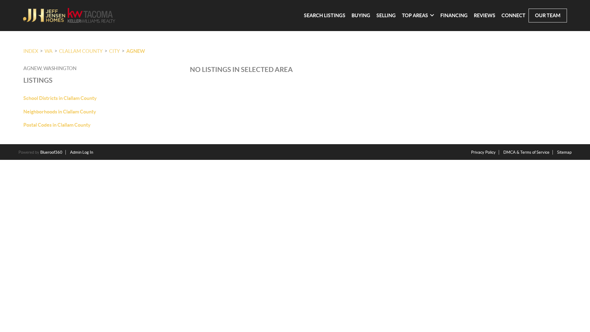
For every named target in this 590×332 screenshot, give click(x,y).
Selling (386, 15)
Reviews (484, 15)
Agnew (135, 51)
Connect (513, 15)
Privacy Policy (483, 152)
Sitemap (564, 152)
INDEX (30, 51)
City (114, 51)
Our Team (547, 15)
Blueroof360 (51, 152)
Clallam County (81, 51)
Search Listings (324, 15)
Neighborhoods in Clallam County (59, 111)
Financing (454, 15)
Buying (361, 15)
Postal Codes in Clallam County (57, 125)
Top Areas (415, 15)
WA (49, 51)
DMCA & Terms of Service (526, 152)
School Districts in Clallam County (60, 98)
